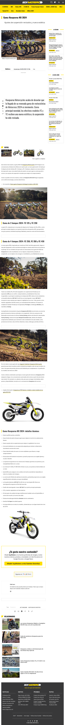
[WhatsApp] (2, 101)
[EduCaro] (3, 69)
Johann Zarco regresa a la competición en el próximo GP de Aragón (55, 34)
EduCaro (7, 69)
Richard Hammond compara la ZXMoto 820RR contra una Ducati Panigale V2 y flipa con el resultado (56, 46)
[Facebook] (2, 108)
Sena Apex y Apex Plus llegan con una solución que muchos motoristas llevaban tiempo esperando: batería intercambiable (56, 58)
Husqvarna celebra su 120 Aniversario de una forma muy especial (31, 649)
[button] (59, 2)
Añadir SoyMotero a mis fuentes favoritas (23, 563)
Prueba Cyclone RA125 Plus (55, 78)
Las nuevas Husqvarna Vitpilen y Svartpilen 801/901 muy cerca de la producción (32, 624)
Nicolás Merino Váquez (53, 101)
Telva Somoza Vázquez (53, 82)
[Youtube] (37, 721)
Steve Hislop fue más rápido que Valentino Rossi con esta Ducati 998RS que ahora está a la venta (56, 110)
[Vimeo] (35, 721)
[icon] (51, 2)
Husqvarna (13, 607)
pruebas (51, 80)
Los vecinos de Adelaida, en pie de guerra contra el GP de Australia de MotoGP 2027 (55, 123)
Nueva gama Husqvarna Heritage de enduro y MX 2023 (24, 184)
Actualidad (23, 607)
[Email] (2, 103)
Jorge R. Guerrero (52, 39)
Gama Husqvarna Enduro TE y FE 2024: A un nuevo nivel (32, 661)
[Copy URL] (2, 113)
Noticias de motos (34, 607)
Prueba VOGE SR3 (53, 97)
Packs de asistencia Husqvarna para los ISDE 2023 (31, 636)
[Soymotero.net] (32, 2)
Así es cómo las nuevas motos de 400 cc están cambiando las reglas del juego (55, 135)
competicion (52, 37)
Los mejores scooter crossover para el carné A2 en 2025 (55, 89)
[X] (2, 111)
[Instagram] (10, 591)
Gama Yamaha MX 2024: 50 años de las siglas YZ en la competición (31, 672)
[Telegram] (2, 106)
